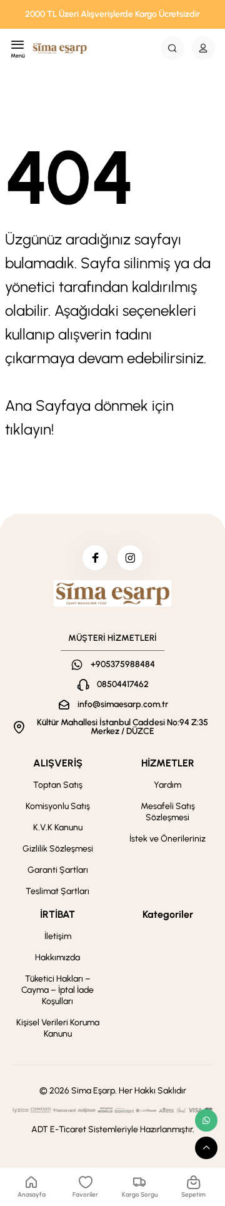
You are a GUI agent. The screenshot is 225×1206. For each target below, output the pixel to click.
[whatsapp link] (206, 1120)
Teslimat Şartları (57, 891)
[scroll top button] (206, 1148)
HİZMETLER (167, 763)
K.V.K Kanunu (57, 827)
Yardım (167, 785)
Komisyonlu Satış (58, 806)
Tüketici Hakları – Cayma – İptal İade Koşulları (57, 990)
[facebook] (95, 557)
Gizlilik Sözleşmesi (57, 848)
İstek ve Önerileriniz (167, 838)
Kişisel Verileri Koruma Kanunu (57, 1028)
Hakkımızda (57, 957)
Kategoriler (167, 914)
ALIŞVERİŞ (57, 763)
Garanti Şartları (58, 870)
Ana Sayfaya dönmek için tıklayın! (89, 417)
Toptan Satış (57, 785)
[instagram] (130, 557)
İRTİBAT (57, 914)
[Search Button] (172, 48)
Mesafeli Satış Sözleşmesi (168, 812)
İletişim (57, 936)
